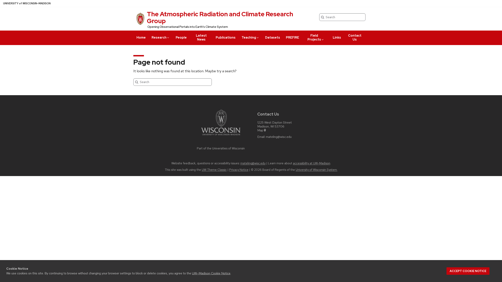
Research (159, 37)
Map (260, 130)
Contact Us (354, 37)
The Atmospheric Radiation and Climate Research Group (220, 17)
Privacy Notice (238, 170)
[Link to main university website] (220, 136)
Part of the (221, 148)
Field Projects (314, 37)
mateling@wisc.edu (279, 137)
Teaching (249, 37)
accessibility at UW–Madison (311, 163)
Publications (226, 37)
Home (141, 37)
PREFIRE (292, 37)
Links (337, 37)
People (181, 37)
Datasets (272, 37)
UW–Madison (27, 3)
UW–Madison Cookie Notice (211, 273)
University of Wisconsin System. (316, 170)
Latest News (201, 37)
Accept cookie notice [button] (468, 271)
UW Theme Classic (214, 170)
